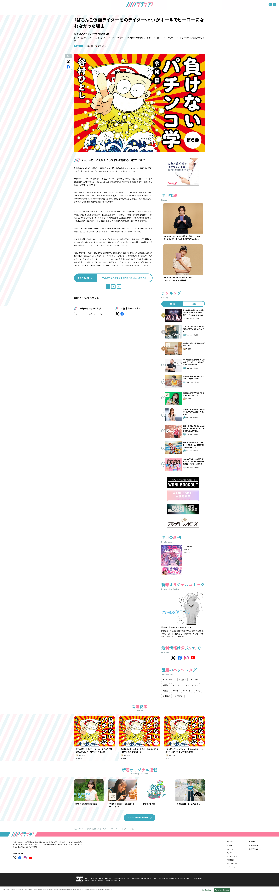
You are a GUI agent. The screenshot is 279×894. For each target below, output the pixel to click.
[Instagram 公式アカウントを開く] (25, 857)
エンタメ (229, 845)
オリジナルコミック (254, 849)
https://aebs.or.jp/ (115, 880)
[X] (173, 658)
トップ (75, 829)
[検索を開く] (270, 4)
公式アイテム (231, 867)
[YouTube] (193, 658)
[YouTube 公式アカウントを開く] (30, 857)
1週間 (194, 303)
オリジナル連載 (253, 845)
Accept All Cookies (222, 890)
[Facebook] (180, 658)
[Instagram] (186, 658)
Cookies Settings (204, 890)
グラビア (229, 853)
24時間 (172, 303)
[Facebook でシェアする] (68, 67)
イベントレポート (232, 856)
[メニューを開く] (274, 4)
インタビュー (231, 849)
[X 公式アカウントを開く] (14, 857)
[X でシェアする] (68, 61)
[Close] (275, 889)
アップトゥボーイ (232, 863)
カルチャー (79, 46)
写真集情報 (230, 860)
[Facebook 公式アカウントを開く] (19, 857)
